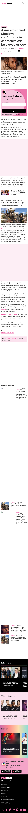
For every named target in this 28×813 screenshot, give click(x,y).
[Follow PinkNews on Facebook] (6, 810)
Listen (4, 54)
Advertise (4, 793)
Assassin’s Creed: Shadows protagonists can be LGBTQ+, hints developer (19, 638)
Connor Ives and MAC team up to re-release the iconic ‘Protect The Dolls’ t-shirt (10, 716)
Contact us (4, 790)
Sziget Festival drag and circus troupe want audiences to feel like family (11, 749)
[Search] (23, 3)
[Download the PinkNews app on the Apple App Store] (6, 771)
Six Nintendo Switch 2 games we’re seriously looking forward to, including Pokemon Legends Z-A (21, 519)
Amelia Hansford (19, 48)
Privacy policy (5, 802)
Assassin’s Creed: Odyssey (9, 314)
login (8, 338)
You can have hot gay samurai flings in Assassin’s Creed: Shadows (18, 505)
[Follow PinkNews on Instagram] (17, 810)
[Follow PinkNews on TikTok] (10, 810)
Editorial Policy (5, 787)
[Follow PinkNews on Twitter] (3, 810)
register (14, 338)
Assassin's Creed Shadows (7, 332)
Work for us (4, 796)
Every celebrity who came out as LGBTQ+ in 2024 (18, 193)
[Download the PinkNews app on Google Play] (17, 771)
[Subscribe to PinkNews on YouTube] (13, 810)
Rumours (4, 229)
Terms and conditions (7, 799)
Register (14, 111)
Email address (7, 102)
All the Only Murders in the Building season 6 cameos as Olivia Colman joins (10, 683)
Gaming (4, 27)
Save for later (13, 51)
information (13, 177)
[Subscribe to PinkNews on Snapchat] (21, 810)
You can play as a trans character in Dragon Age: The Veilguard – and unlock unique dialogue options (18, 629)
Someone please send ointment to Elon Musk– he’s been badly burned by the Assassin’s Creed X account (21, 395)
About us (4, 784)
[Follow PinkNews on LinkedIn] (24, 810)
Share (4, 51)
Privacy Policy (20, 114)
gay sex (3, 309)
